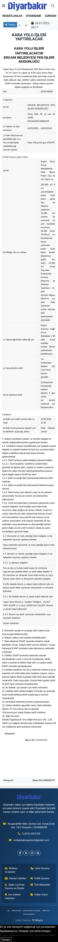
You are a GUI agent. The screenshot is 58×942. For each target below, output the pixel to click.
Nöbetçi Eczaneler (11, 870)
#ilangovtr (8, 780)
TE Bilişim (37, 920)
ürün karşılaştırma (29, 914)
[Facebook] (20, 853)
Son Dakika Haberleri (13, 896)
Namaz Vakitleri (17, 878)
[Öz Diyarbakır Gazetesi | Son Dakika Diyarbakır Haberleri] (27, 5)
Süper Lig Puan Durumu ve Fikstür (15, 886)
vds (8, 910)
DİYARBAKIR (33, 15)
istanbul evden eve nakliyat (31, 910)
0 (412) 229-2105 (31, 833)
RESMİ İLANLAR (12, 15)
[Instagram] (32, 853)
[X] (26, 853)
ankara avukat (16, 910)
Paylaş (11, 24)
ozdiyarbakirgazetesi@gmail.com (31, 840)
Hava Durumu (42, 868)
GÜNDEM (50, 15)
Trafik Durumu (41, 878)
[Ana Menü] (3, 5)
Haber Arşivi (41, 894)
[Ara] (53, 6)
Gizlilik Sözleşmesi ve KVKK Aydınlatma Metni (28, 935)
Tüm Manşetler (42, 884)
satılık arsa (45, 910)
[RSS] (38, 853)
